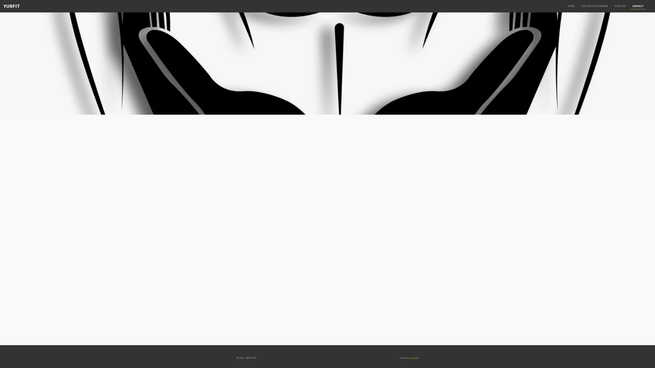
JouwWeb (414, 358)
